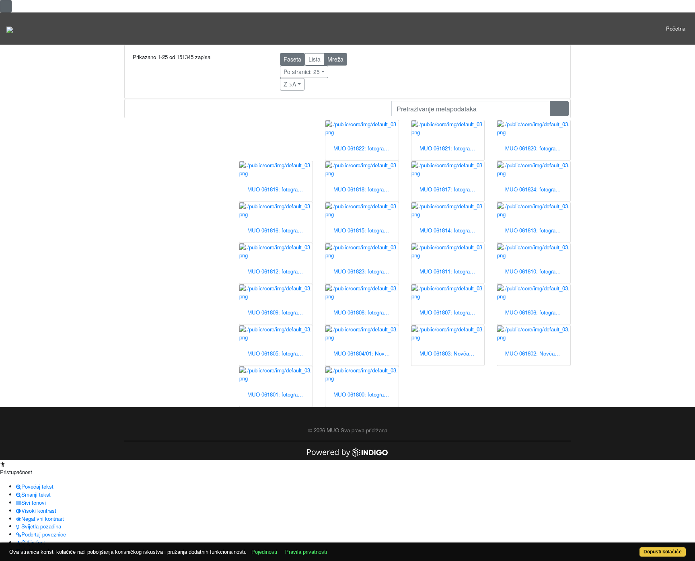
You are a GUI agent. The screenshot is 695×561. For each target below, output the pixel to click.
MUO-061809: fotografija (275, 312)
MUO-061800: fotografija (362, 394)
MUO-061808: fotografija (362, 312)
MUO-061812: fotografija (275, 271)
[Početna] (9, 29)
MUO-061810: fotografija (533, 271)
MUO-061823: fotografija (362, 271)
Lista (314, 59)
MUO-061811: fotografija (448, 271)
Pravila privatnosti (306, 552)
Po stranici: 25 (302, 72)
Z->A (290, 84)
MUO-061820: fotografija (533, 148)
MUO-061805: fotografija (275, 353)
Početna (675, 28)
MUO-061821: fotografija (448, 148)
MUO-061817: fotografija (448, 189)
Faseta (292, 59)
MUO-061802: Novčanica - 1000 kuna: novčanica (537, 353)
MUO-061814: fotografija (448, 230)
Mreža (335, 59)
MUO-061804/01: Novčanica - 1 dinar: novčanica (366, 353)
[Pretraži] (559, 108)
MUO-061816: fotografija (275, 230)
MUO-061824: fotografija (533, 189)
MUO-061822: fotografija (362, 148)
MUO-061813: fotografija (533, 230)
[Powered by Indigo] (347, 451)
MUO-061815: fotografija (362, 230)
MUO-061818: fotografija (362, 189)
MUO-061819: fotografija (275, 189)
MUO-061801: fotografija (275, 394)
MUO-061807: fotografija (448, 312)
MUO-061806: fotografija (533, 312)
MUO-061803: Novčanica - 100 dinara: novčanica (452, 353)
